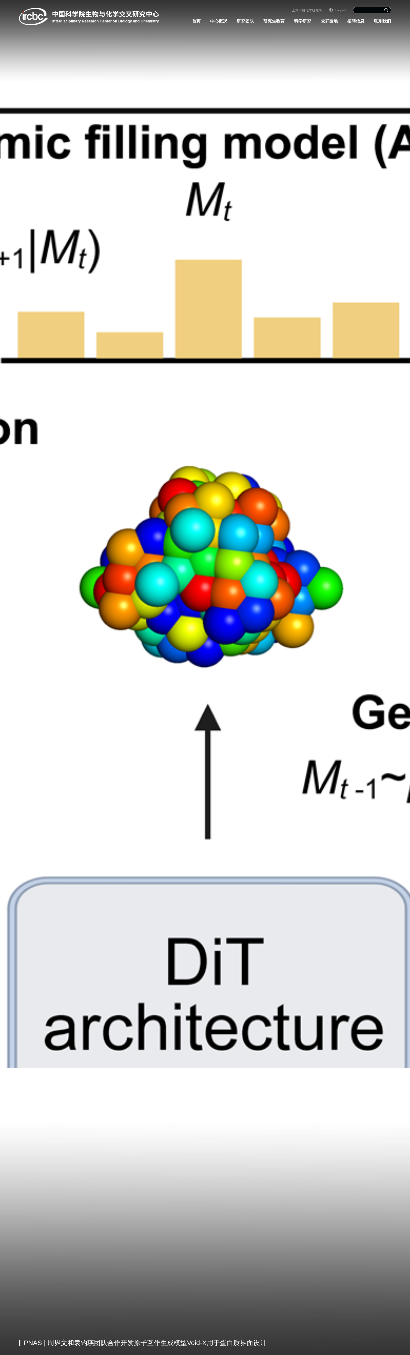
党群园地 (329, 21)
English (340, 10)
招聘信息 (355, 21)
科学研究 (302, 21)
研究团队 (245, 21)
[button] (351, 1343)
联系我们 (382, 21)
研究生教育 (274, 21)
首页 (196, 21)
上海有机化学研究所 (307, 10)
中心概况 (218, 21)
